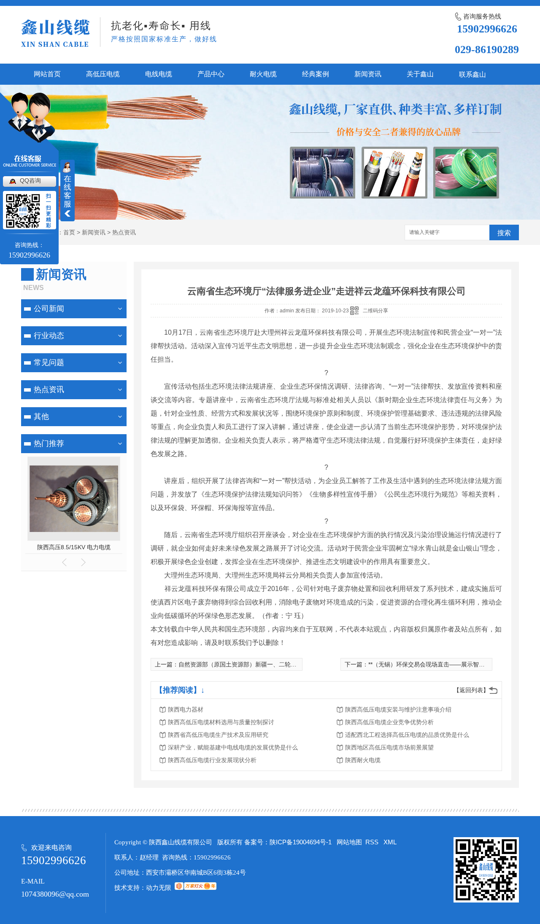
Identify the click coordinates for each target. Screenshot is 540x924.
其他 (41, 416)
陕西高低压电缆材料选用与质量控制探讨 (221, 722)
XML (390, 842)
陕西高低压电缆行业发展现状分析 (212, 760)
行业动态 (49, 335)
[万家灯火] (195, 887)
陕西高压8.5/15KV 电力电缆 (74, 547)
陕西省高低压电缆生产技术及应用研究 (218, 734)
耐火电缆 (263, 74)
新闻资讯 (367, 74)
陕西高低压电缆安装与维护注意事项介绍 (398, 709)
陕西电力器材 (185, 709)
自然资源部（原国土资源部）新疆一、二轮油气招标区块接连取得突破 (270, 664)
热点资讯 (124, 232)
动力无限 (158, 887)
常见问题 (49, 362)
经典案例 (315, 74)
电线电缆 (158, 74)
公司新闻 (49, 308)
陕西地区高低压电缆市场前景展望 (389, 747)
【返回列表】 (471, 690)
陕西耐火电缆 (363, 760)
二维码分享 (375, 311)
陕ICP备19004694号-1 (301, 842)
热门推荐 (49, 443)
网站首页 (47, 74)
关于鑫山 (420, 74)
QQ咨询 (30, 180)
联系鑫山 (472, 74)
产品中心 (210, 74)
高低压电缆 (103, 74)
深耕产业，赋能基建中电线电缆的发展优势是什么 (233, 747)
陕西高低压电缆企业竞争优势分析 (389, 722)
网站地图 (349, 842)
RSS (372, 842)
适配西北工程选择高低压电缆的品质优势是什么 (407, 734)
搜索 (504, 232)
